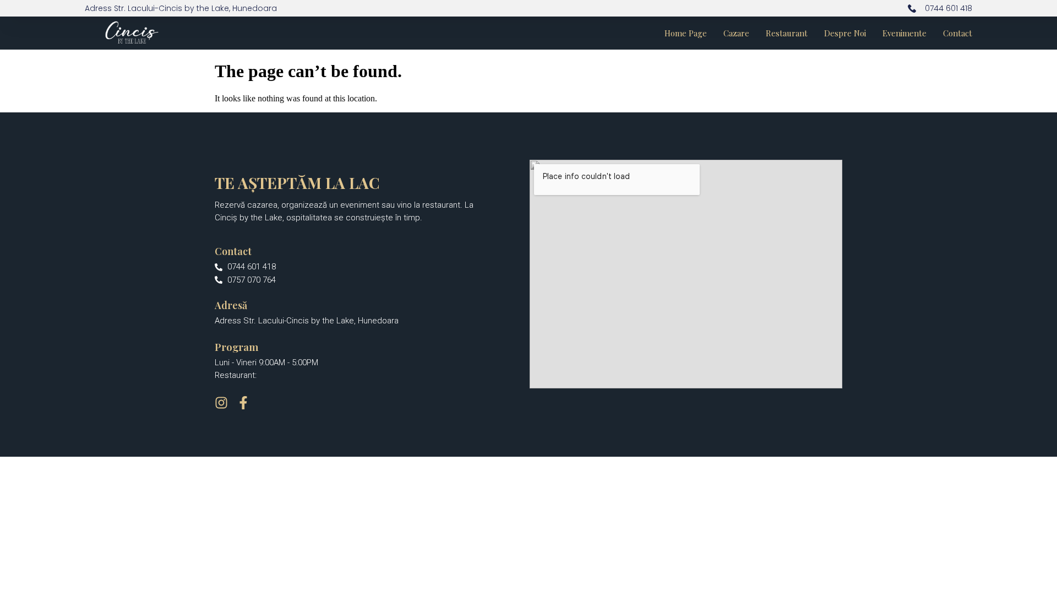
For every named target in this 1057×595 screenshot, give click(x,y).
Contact (957, 33)
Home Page (685, 33)
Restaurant (787, 33)
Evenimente (904, 33)
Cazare (736, 33)
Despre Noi (845, 33)
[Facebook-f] (243, 402)
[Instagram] (221, 402)
